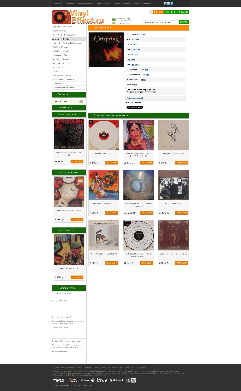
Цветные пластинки (68, 172)
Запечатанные (65, 230)
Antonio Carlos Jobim (168, 373)
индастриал (76, 373)
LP (135, 85)
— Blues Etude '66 (103, 254)
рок (69, 373)
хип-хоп (90, 373)
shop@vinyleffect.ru (123, 23)
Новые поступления (86, 3)
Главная (57, 3)
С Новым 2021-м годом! (61, 317)
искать (183, 22)
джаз (66, 373)
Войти (168, 12)
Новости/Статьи (118, 368)
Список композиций (135, 98)
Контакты (136, 3)
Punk (135, 44)
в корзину (77, 161)
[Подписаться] (81, 101)
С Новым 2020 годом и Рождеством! (66, 341)
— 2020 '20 (69, 268)
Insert (143, 80)
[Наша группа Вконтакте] (165, 4)
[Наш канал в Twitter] (168, 4)
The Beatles (126, 373)
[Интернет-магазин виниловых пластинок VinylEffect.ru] (78, 24)
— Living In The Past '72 (173, 254)
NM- (146, 70)
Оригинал (135, 65)
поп (104, 373)
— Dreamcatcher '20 (69, 210)
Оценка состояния (122, 3)
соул (113, 373)
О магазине (147, 3)
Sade (63, 375)
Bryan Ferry (152, 373)
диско (84, 373)
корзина (158, 12)
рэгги (108, 373)
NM (147, 75)
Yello (56, 375)
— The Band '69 (173, 204)
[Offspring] (106, 68)
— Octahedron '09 (104, 204)
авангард (98, 373)
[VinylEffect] (171, 4)
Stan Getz (183, 373)
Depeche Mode (139, 373)
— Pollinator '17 (104, 154)
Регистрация (181, 12)
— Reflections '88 (173, 154)
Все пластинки (69, 3)
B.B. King (71, 375)
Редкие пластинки (67, 114)
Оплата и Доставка (104, 3)
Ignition (137, 39)
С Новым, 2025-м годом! (61, 293)
